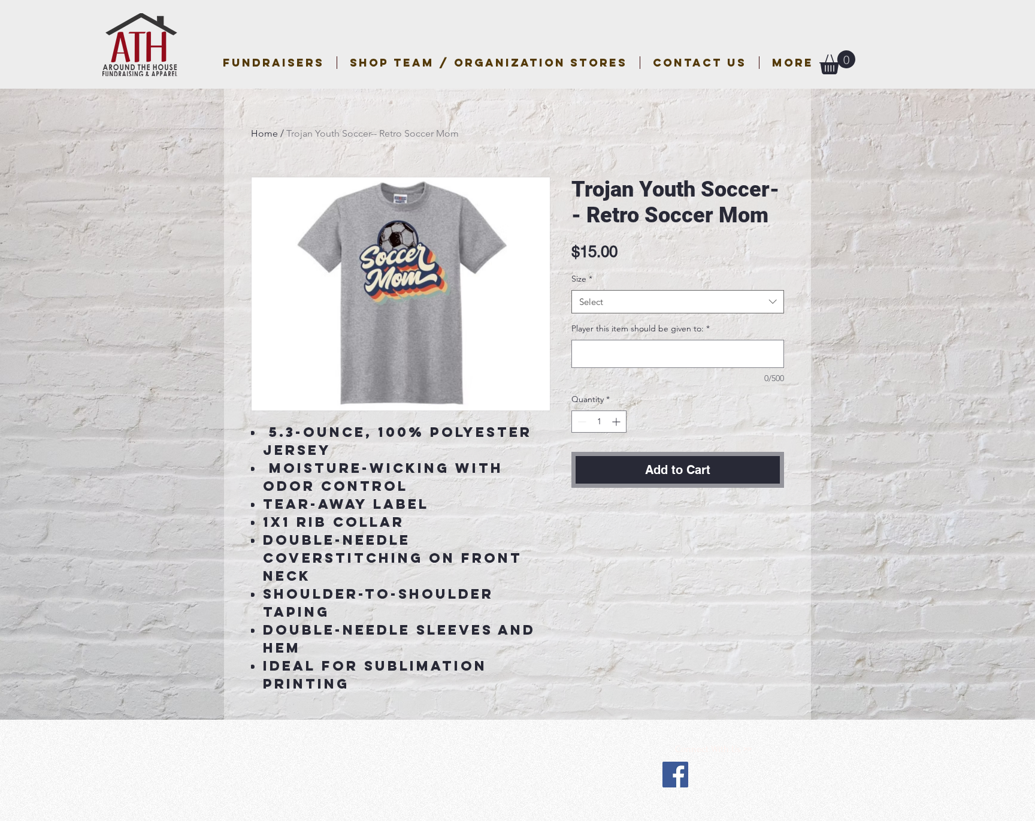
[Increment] (617, 421)
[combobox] (677, 301)
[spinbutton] (599, 421)
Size (581, 278)
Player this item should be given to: (640, 328)
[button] (488, 62)
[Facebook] (675, 774)
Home (264, 133)
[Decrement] (580, 421)
